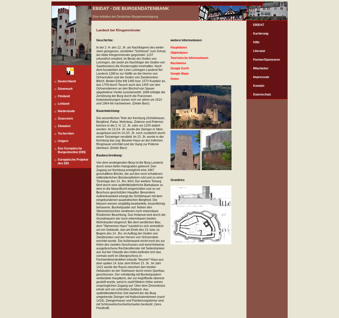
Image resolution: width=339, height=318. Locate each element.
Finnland (64, 96)
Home (174, 79)
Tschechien (66, 133)
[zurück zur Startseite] (68, 72)
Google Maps (179, 73)
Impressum (261, 77)
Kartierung (260, 33)
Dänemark (65, 89)
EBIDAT (258, 25)
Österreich (65, 118)
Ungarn (63, 141)
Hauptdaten (178, 47)
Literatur (259, 51)
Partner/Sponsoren (266, 59)
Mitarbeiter (261, 68)
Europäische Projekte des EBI (73, 161)
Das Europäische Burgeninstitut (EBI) (72, 150)
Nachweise (178, 63)
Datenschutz (262, 94)
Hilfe (256, 42)
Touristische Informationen (189, 58)
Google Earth (179, 68)
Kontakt (258, 86)
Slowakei (64, 126)
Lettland (63, 103)
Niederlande (66, 111)
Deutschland (67, 81)
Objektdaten (179, 52)
